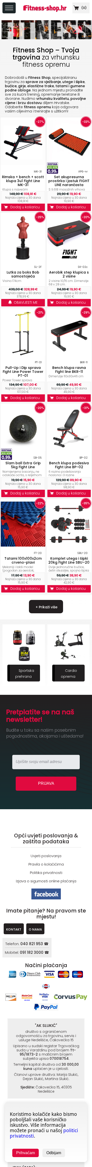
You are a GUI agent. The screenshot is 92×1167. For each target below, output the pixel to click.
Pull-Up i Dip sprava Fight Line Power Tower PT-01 (23, 372)
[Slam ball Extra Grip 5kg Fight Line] (23, 450)
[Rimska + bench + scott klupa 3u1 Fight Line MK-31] (23, 164)
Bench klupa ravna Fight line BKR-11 (69, 370)
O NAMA (35, 929)
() (83, 7)
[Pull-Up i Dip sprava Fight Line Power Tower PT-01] (23, 354)
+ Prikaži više (46, 607)
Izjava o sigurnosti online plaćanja (46, 881)
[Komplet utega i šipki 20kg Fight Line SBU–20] (69, 545)
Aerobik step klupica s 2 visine (69, 274)
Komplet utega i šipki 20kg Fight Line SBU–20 (69, 560)
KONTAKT (13, 929)
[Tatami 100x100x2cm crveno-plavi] (23, 545)
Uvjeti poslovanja (46, 855)
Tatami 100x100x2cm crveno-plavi (23, 560)
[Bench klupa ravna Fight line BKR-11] (69, 354)
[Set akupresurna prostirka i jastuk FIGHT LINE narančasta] (69, 164)
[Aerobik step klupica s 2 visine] (69, 259)
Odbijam (53, 1153)
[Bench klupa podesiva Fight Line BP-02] (69, 450)
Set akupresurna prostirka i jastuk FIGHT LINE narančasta (69, 181)
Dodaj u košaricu (26, 207)
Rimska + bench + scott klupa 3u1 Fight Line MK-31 (23, 181)
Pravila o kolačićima (46, 864)
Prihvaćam (25, 1153)
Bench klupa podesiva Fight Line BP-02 (69, 465)
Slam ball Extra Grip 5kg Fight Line (23, 465)
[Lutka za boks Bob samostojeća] (23, 259)
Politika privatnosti (46, 872)
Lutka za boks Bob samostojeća (23, 274)
